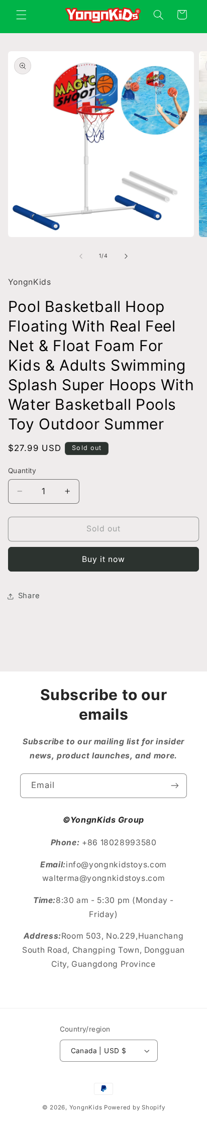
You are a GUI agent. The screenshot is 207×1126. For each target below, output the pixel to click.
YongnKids (85, 1107)
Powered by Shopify (134, 1107)
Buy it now (104, 559)
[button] (21, 14)
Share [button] (29, 595)
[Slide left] (81, 256)
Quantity (22, 471)
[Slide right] (126, 256)
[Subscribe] (174, 785)
